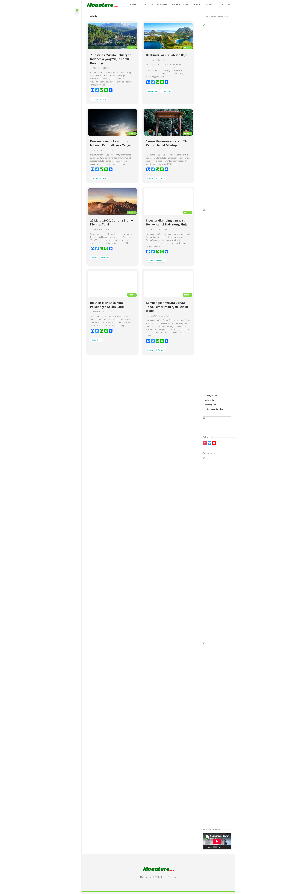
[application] (217, 841)
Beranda (134, 4)
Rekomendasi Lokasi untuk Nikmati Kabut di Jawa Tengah (111, 143)
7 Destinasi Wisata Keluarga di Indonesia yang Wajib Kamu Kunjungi (111, 59)
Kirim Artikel (210, 400)
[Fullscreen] (228, 847)
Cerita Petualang (180, 4)
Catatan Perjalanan (160, 4)
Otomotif (195, 4)
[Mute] (225, 847)
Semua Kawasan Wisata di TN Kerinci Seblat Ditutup (166, 143)
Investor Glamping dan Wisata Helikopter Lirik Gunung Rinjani (168, 222)
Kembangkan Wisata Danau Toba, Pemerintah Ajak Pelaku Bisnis (167, 307)
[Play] (206, 847)
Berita (143, 4)
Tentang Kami (211, 405)
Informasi (160, 178)
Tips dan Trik (224, 4)
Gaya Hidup (152, 91)
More (131, 47)
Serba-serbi (208, 4)
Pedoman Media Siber (214, 409)
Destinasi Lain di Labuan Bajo (166, 55)
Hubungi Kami (211, 396)
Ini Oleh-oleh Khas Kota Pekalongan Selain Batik (107, 305)
